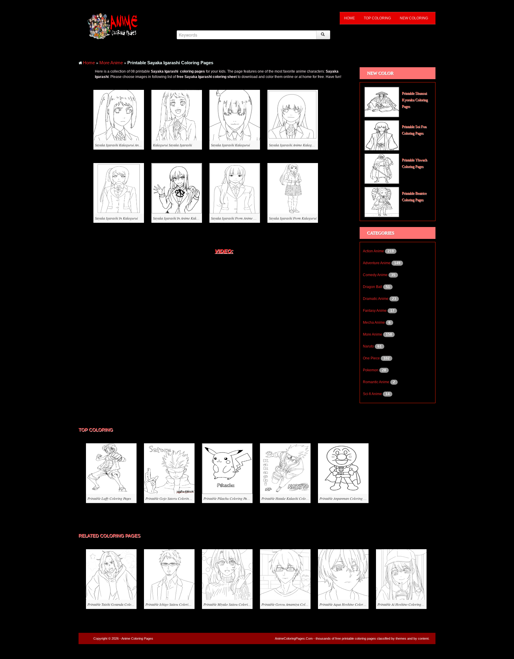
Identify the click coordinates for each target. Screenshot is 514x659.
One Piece (372, 358)
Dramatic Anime (376, 299)
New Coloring (414, 18)
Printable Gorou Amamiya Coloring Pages (291, 604)
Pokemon (371, 370)
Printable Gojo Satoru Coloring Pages (172, 498)
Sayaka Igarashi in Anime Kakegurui (179, 218)
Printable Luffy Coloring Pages (109, 498)
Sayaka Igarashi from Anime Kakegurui (239, 218)
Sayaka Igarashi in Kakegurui (116, 218)
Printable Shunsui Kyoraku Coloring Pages (415, 100)
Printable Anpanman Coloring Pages (345, 498)
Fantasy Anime (375, 311)
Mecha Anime (374, 322)
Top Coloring (377, 18)
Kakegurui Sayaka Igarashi (172, 145)
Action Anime (374, 251)
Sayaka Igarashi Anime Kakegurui (293, 145)
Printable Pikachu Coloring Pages (227, 498)
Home (349, 18)
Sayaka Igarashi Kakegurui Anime (119, 145)
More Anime (111, 62)
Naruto (369, 346)
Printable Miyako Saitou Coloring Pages (231, 604)
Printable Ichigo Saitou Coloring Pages (173, 604)
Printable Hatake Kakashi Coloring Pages (291, 498)
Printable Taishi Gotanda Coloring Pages (116, 604)
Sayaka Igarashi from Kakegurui (292, 218)
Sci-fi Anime (373, 394)
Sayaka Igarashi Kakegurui (230, 145)
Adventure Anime (377, 263)
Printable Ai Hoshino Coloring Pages (403, 604)
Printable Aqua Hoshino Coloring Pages (348, 604)
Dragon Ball (373, 287)
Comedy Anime (375, 275)
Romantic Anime (376, 382)
